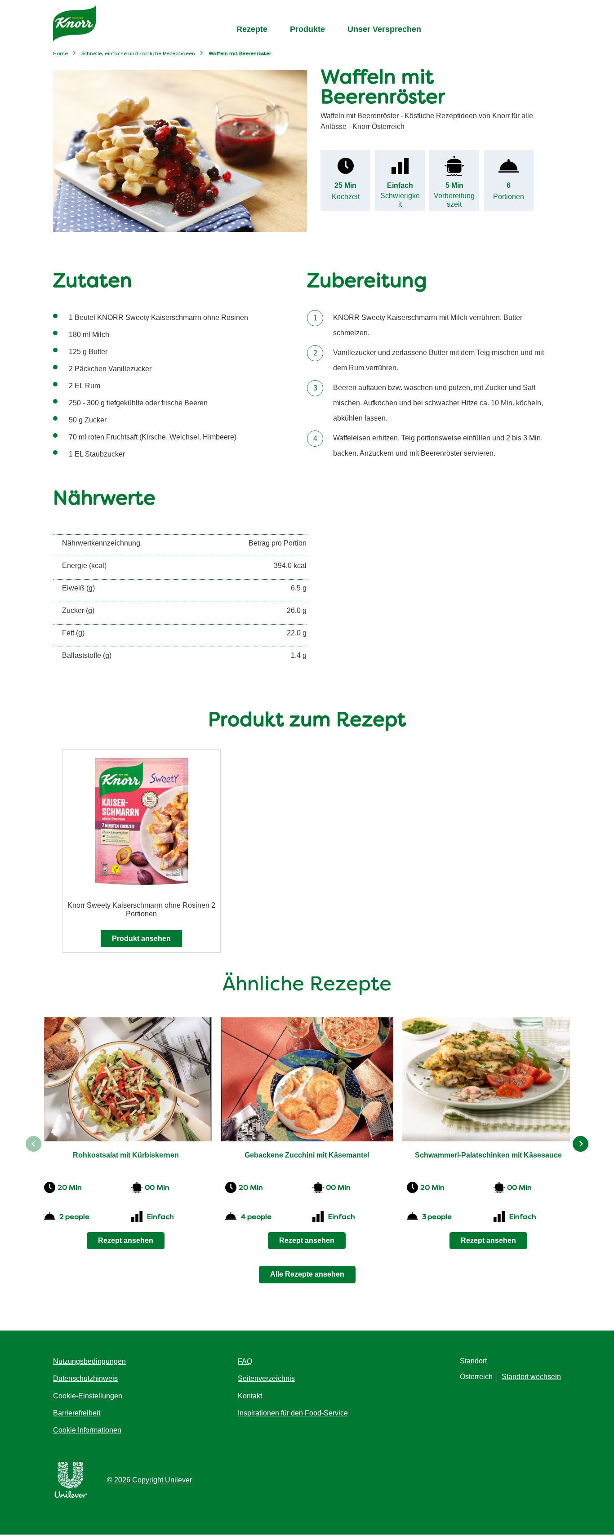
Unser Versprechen (384, 29)
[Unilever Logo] (71, 1496)
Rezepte (251, 29)
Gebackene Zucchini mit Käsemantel (307, 1155)
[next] (580, 1144)
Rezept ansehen (125, 1240)
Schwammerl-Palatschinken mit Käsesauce (488, 1155)
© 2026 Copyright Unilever (149, 1480)
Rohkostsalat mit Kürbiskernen (126, 1155)
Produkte (307, 29)
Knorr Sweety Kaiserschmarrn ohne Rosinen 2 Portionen (141, 909)
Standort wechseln (531, 1376)
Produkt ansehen (141, 938)
